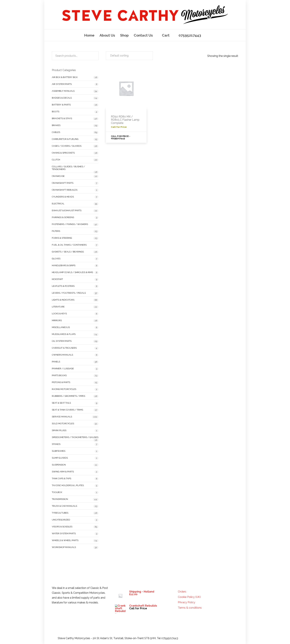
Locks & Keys (59, 313)
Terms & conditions (190, 607)
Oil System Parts (61, 341)
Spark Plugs (59, 430)
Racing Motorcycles (64, 389)
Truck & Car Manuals (64, 506)
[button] (129, 55)
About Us (107, 35)
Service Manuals (62, 416)
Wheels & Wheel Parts (65, 540)
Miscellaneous (61, 327)
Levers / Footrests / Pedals (69, 293)
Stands (56, 444)
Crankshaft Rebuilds (64, 190)
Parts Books (59, 375)
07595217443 (190, 35)
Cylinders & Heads (63, 196)
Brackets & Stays (62, 118)
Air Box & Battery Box (65, 77)
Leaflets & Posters (63, 286)
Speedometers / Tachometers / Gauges (75, 437)
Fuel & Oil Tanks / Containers (69, 245)
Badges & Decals (62, 98)
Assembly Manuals (63, 91)
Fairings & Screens (63, 217)
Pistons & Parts (61, 382)
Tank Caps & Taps (61, 478)
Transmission (60, 499)
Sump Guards (60, 458)
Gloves (56, 258)
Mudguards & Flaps (64, 334)
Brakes (56, 125)
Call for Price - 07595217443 (120, 137)
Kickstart (57, 279)
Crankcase (58, 176)
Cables (56, 132)
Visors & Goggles (62, 526)
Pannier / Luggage (63, 368)
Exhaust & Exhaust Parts (66, 210)
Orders (182, 591)
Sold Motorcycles (63, 423)
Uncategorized (61, 519)
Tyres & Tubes (60, 513)
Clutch (56, 159)
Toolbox (57, 492)
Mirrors (57, 320)
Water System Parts (64, 533)
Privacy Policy (186, 602)
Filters (56, 231)
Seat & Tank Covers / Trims (67, 409)
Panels (56, 361)
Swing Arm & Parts (63, 471)
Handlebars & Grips (63, 265)
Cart (166, 35)
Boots (55, 111)
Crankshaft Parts (62, 183)
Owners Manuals (62, 355)
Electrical (58, 203)
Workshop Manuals (64, 547)
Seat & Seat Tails (61, 403)
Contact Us (143, 35)
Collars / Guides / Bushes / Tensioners (68, 167)
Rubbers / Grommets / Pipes (68, 396)
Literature (58, 306)
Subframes (58, 451)
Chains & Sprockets (63, 153)
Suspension (59, 464)
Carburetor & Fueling (65, 139)
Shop (124, 35)
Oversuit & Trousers (64, 348)
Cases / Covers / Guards (66, 146)
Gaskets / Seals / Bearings (68, 251)
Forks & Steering (62, 238)
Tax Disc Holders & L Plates (68, 485)
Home (89, 35)
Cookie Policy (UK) (189, 597)
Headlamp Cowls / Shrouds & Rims (72, 272)
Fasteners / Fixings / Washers (70, 224)
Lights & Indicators (63, 300)
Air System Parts (62, 84)
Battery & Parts (61, 104)
